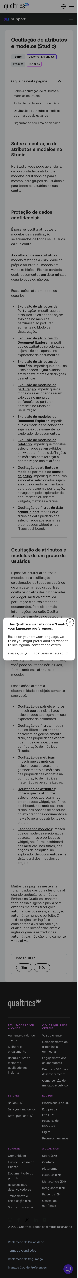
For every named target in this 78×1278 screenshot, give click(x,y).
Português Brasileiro (48, 653)
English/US (15, 653)
